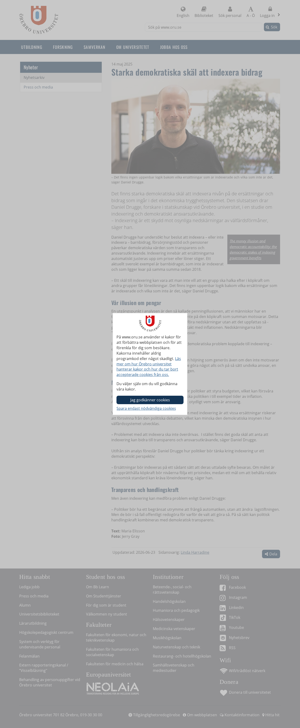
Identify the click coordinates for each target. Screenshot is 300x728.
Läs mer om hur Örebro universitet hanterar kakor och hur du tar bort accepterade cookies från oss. (148, 366)
